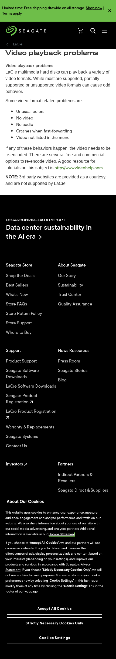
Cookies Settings (54, 638)
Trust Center (70, 295)
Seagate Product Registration (21, 399)
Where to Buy (19, 333)
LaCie (17, 44)
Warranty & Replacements (30, 427)
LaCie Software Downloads (31, 386)
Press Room (69, 361)
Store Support (19, 323)
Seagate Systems (22, 437)
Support (14, 351)
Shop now (94, 8)
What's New (17, 295)
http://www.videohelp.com (78, 167)
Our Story (67, 276)
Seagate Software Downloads (22, 374)
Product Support (22, 361)
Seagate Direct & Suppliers (83, 490)
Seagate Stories (73, 371)
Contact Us (17, 446)
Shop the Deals (21, 276)
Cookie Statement (62, 534)
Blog (63, 380)
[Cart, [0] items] (81, 31)
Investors (15, 464)
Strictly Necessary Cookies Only (54, 623)
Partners (66, 464)
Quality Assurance (75, 304)
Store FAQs (17, 304)
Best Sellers (17, 285)
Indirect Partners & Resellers (75, 478)
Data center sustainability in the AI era (49, 232)
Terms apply (12, 13)
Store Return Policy (24, 314)
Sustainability (71, 285)
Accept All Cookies (54, 608)
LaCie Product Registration (31, 411)
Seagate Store (19, 265)
